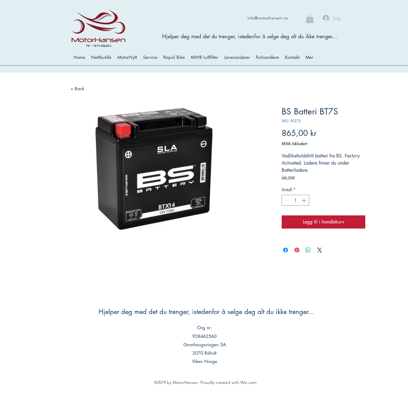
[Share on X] (319, 250)
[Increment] (304, 200)
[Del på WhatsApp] (308, 250)
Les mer (288, 177)
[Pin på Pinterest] (296, 250)
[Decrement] (286, 200)
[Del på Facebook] (285, 250)
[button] (310, 18)
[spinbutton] (295, 200)
